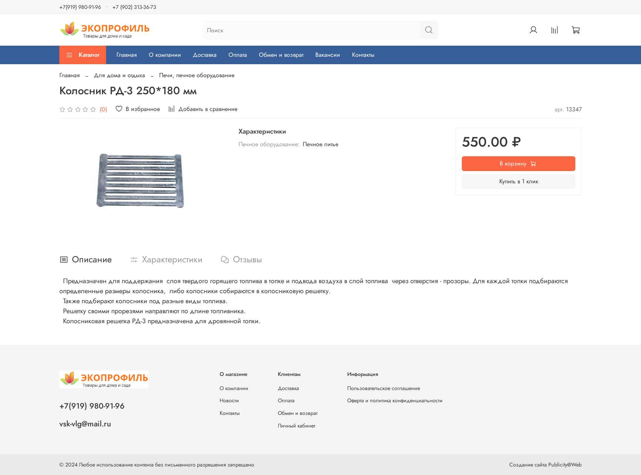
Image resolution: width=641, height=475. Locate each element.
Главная (126, 54)
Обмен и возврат (281, 54)
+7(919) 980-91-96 (80, 7)
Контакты (363, 54)
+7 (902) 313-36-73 (134, 7)
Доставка (205, 54)
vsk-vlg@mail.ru (85, 423)
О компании (165, 54)
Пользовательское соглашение (383, 388)
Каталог (89, 54)
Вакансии (327, 54)
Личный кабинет (296, 425)
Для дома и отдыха (119, 75)
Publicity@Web (565, 464)
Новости (229, 400)
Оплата (238, 54)
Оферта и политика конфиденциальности (395, 400)
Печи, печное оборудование (196, 75)
